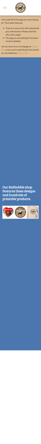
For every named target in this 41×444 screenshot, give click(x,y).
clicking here (22, 53)
